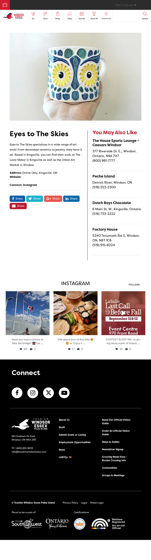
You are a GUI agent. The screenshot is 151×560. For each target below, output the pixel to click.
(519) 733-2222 (103, 214)
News (62, 449)
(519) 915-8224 (103, 245)
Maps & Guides (111, 442)
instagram (30, 185)
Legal (84, 502)
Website (15, 177)
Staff (62, 427)
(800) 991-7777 (103, 160)
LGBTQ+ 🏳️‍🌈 (65, 457)
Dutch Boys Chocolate (111, 202)
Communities (109, 467)
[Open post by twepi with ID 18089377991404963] (123, 313)
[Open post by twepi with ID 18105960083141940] (75, 313)
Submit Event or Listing (72, 434)
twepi (27, 294)
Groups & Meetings (113, 475)
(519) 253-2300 (104, 187)
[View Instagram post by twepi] (46, 331)
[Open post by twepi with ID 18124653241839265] (28, 313)
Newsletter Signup (112, 449)
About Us (64, 419)
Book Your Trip (3, 4)
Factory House (105, 229)
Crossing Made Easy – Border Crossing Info (114, 458)
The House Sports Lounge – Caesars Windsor (115, 142)
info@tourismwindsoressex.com (29, 451)
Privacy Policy (70, 502)
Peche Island (103, 176)
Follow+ (134, 285)
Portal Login (97, 502)
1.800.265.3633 (24, 448)
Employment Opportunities (75, 442)
